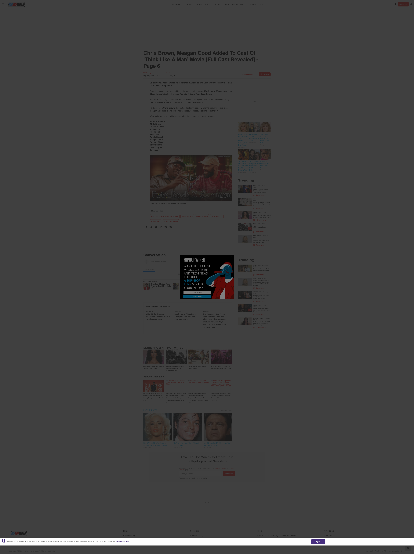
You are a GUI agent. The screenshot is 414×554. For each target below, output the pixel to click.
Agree (318, 542)
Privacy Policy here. (122, 541)
